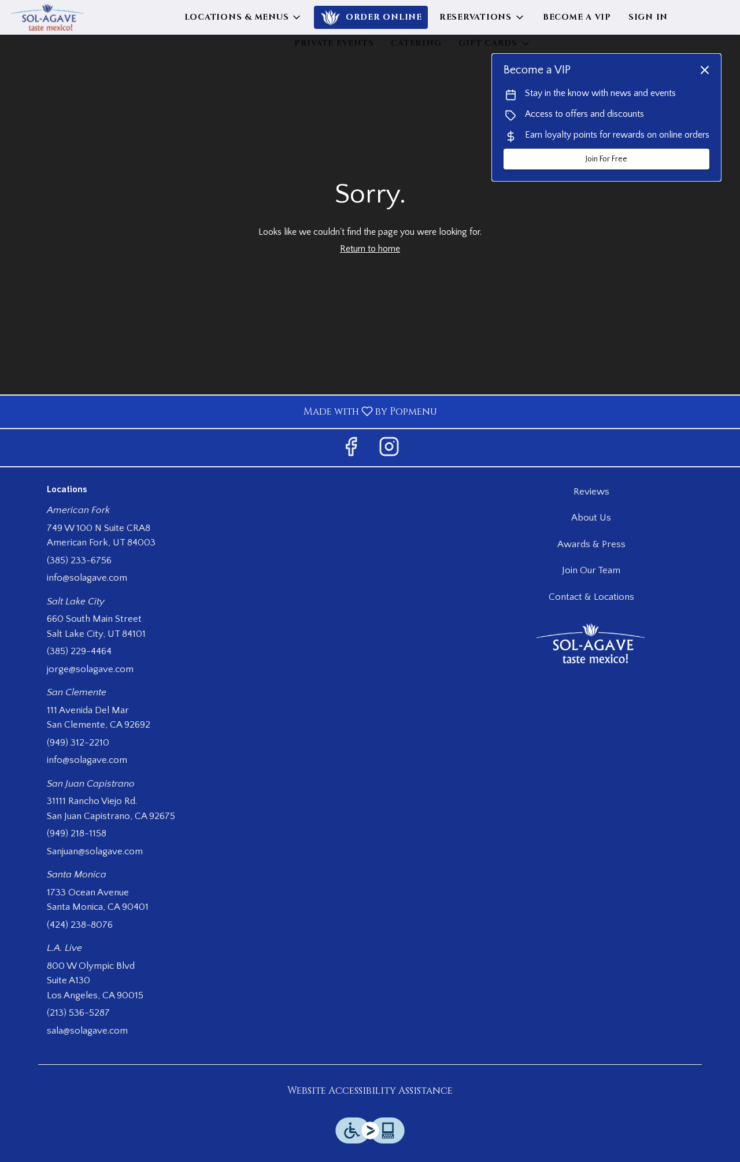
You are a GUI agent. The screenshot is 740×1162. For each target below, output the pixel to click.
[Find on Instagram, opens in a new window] (389, 450)
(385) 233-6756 (79, 560)
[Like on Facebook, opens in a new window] (351, 450)
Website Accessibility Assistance (370, 1090)
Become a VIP (577, 17)
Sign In (648, 17)
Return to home (370, 249)
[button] (244, 17)
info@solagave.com (87, 578)
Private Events (334, 43)
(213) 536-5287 (78, 1013)
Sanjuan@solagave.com (95, 851)
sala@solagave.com (87, 1030)
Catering (416, 43)
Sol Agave (591, 643)
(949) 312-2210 (78, 742)
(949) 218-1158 (76, 833)
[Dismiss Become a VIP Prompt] (704, 70)
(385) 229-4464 (79, 651)
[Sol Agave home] (61, 17)
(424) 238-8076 (80, 925)
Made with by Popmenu (223, 411)
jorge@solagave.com (90, 669)
